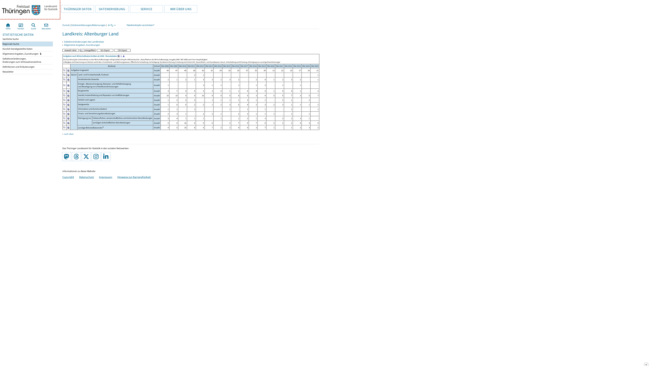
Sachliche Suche (10, 39)
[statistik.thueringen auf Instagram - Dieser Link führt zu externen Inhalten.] (97, 156)
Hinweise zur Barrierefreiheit (134, 177)
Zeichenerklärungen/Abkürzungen (88, 25)
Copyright (68, 177)
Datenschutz (86, 177)
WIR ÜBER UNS (177, 9)
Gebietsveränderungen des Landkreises (84, 41)
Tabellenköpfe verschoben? (140, 25)
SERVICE (141, 9)
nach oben (69, 134)
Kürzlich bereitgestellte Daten (17, 48)
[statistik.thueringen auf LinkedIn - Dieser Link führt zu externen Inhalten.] (107, 156)
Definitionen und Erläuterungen (18, 66)
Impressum (105, 177)
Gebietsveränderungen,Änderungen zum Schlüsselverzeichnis (21, 60)
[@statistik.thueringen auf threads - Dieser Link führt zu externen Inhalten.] (77, 156)
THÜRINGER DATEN (76, 9)
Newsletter (8, 71)
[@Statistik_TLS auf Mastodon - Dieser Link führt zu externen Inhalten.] (67, 156)
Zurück (66, 25)
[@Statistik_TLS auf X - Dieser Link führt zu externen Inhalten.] (87, 156)
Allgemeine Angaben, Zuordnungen (21, 53)
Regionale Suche (10, 44)
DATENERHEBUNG (110, 9)
